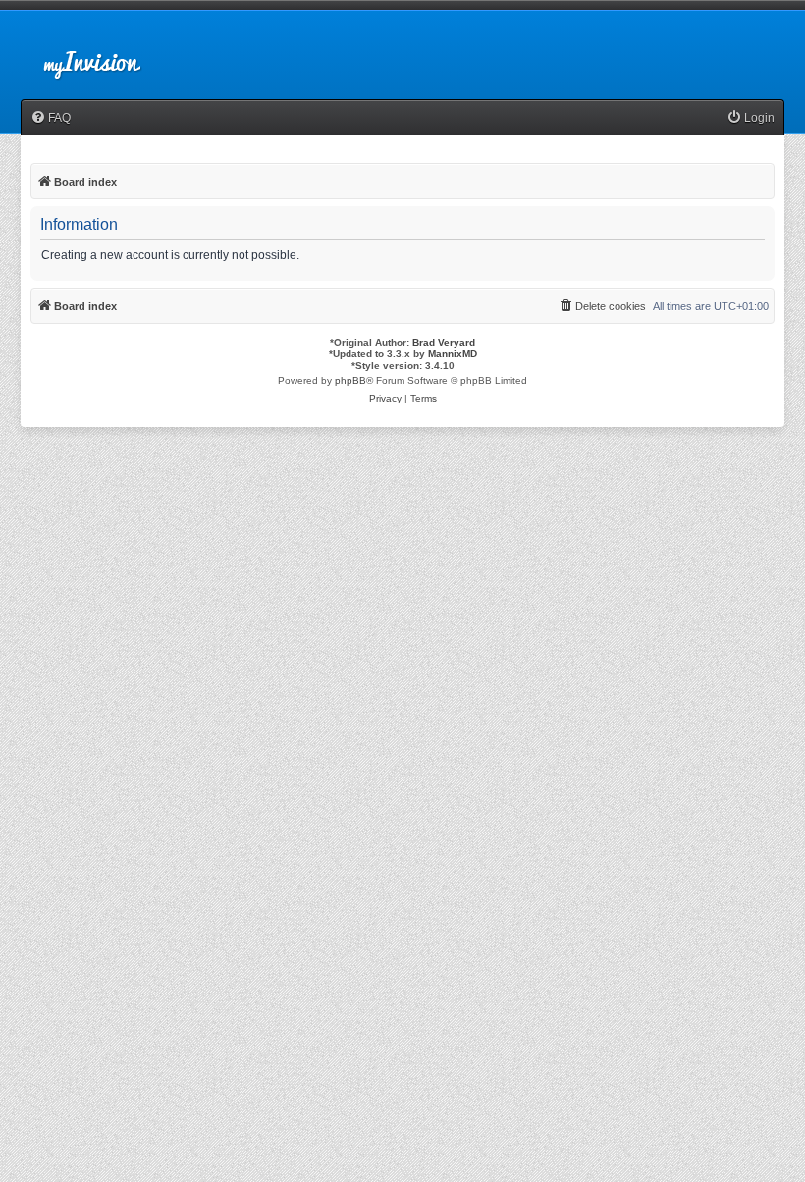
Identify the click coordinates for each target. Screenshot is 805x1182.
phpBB (350, 380)
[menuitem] (50, 118)
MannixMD (452, 354)
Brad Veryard (443, 342)
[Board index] (108, 53)
